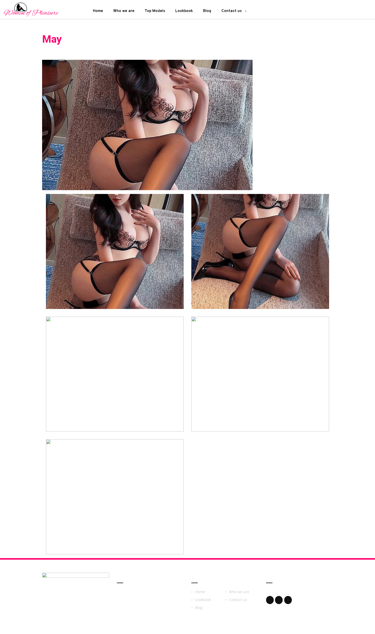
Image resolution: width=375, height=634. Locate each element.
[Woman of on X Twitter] (288, 600)
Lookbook (184, 11)
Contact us (231, 11)
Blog (207, 11)
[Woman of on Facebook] (270, 600)
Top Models (155, 11)
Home (98, 11)
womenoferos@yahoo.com (299, 593)
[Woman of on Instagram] (279, 600)
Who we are (123, 11)
